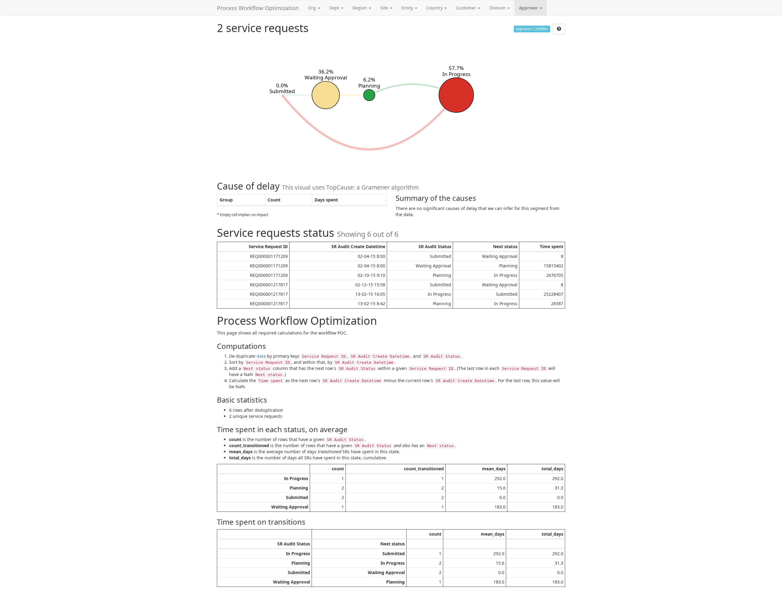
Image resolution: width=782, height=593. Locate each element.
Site (384, 8)
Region (360, 8)
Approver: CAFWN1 (532, 28)
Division (498, 8)
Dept (334, 8)
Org (312, 8)
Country (435, 8)
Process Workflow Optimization (258, 8)
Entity (407, 8)
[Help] (559, 29)
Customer (466, 8)
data (261, 356)
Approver (529, 8)
